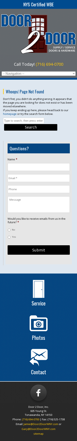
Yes (14, 236)
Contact (38, 372)
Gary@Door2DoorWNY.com (38, 429)
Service (39, 303)
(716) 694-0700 (49, 64)
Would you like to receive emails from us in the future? (37, 220)
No (13, 229)
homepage (10, 114)
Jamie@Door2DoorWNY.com (41, 424)
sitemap (38, 433)
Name (12, 159)
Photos (38, 337)
